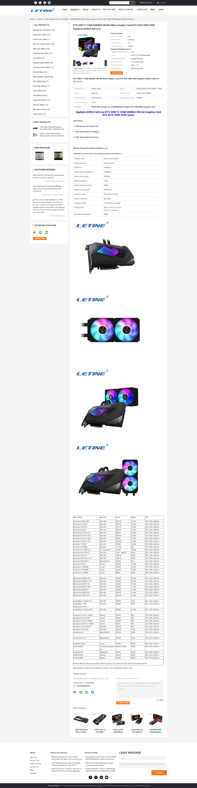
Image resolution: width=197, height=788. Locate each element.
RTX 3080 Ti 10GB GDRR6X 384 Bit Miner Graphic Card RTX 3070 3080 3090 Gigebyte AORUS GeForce (89, 70)
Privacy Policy (54, 786)
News (152, 9)
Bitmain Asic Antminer (41, 30)
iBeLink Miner (38, 72)
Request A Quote (146, 3)
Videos (85, 9)
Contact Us (142, 9)
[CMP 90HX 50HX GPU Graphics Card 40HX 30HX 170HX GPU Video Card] (35, 128)
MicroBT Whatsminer (41, 44)
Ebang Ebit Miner (39, 100)
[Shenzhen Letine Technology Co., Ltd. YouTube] (49, 2)
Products (74, 9)
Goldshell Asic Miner (41, 53)
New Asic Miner (39, 49)
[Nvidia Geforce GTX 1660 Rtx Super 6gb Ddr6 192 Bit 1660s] (137, 720)
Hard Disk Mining (39, 86)
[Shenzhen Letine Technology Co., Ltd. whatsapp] (42, 232)
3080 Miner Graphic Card (104, 668)
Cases (160, 9)
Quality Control (126, 9)
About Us (96, 9)
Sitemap (33, 773)
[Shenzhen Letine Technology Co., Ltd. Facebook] (36, 2)
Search (132, 3)
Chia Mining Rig (39, 95)
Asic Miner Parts (39, 109)
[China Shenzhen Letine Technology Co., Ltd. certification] (39, 156)
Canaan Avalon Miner (41, 63)
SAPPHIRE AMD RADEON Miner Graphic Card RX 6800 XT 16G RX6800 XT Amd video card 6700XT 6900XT (155, 731)
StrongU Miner (38, 105)
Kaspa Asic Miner (40, 35)
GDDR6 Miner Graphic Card (122, 668)
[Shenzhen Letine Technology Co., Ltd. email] (36, 232)
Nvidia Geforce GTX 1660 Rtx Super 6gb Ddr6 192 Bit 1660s (137, 731)
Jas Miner (37, 58)
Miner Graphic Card (52, 19)
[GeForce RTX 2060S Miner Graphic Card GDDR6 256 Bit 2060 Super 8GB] (118, 720)
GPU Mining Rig (39, 81)
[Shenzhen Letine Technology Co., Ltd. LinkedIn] (45, 2)
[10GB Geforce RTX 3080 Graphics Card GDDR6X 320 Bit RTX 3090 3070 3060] (100, 720)
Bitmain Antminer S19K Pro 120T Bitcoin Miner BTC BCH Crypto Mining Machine (67, 770)
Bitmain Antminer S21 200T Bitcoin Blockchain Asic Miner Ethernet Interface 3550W (67, 758)
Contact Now (116, 73)
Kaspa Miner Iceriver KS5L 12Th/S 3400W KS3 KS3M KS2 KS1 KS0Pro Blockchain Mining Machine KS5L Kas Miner (101, 758)
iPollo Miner (37, 91)
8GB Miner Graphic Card (85, 668)
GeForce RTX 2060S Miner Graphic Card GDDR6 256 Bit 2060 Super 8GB (118, 731)
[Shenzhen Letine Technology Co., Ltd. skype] (92, 692)
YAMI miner (37, 114)
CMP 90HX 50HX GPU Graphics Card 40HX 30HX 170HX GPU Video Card (52, 129)
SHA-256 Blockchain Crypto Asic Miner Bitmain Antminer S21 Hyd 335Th (66, 764)
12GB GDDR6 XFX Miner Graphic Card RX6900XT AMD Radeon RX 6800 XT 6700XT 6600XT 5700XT (81, 731)
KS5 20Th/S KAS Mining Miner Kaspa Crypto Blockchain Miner (99, 764)
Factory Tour (109, 9)
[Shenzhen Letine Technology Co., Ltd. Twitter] (40, 2)
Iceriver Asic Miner (40, 39)
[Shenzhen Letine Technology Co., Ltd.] (42, 10)
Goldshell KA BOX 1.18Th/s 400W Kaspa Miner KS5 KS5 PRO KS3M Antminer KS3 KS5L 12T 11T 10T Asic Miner (100, 770)
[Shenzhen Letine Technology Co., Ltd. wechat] (48, 232)
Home (64, 9)
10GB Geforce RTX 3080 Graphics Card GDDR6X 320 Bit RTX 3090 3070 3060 (100, 731)
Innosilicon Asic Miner (41, 67)
